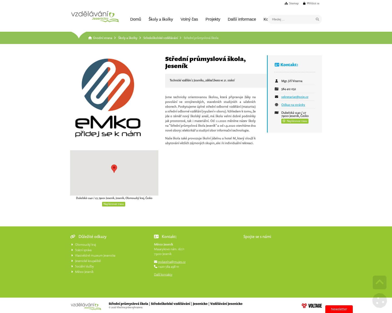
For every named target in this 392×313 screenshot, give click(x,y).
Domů (135, 19)
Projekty (213, 19)
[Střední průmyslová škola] (114, 99)
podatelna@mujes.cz (172, 262)
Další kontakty (163, 274)
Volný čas (189, 19)
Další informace (242, 19)
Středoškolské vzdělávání (160, 37)
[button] (311, 3)
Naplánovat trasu (113, 204)
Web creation (311, 305)
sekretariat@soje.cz (294, 97)
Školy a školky (161, 19)
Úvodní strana (95, 16)
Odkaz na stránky (293, 104)
